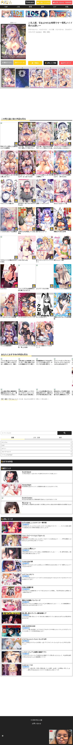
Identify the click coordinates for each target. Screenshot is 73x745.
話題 (12, 437)
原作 (42, 7)
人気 (18, 7)
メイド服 (51, 29)
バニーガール (59, 29)
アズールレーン (33, 29)
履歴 (60, 437)
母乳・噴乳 (46, 32)
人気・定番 (36, 437)
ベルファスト (43, 29)
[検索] (64, 433)
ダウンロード (67, 63)
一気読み (36, 63)
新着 (30, 7)
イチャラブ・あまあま (35, 32)
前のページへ (8, 62)
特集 (66, 7)
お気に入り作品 (44, 2)
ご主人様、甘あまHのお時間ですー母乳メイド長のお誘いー (33, 399)
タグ (54, 7)
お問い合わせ (36, 723)
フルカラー (68, 29)
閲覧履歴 (31, 2)
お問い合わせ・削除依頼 (63, 2)
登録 (34, 144)
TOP (6, 7)
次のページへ (19, 62)
